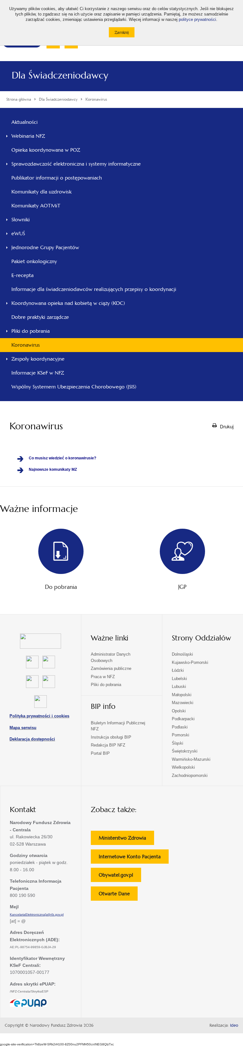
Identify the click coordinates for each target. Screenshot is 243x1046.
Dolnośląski (182, 654)
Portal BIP (100, 753)
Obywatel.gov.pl (120, 877)
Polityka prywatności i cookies (39, 716)
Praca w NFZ (103, 676)
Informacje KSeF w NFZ (37, 372)
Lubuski (179, 686)
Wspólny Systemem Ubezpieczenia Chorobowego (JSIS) (73, 386)
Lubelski (179, 678)
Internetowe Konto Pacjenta (134, 858)
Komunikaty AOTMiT (35, 205)
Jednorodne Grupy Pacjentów (45, 247)
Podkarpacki (183, 718)
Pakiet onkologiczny (34, 261)
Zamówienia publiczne (111, 668)
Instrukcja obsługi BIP (111, 737)
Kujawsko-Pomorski (190, 662)
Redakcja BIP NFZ (108, 745)
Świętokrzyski (184, 751)
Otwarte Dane (118, 895)
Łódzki (178, 670)
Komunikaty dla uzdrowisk (41, 191)
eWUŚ (18, 233)
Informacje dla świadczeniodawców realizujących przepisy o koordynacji (93, 289)
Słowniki (20, 219)
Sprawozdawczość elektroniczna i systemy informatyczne (76, 164)
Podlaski (180, 727)
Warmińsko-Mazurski (191, 759)
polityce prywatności (197, 19)
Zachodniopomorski (190, 775)
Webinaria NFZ (28, 136)
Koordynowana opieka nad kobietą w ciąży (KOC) (68, 303)
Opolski (179, 711)
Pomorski (180, 735)
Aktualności (24, 122)
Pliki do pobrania (30, 331)
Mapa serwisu (22, 727)
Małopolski (181, 694)
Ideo (234, 1025)
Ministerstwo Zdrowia (126, 840)
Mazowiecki (182, 702)
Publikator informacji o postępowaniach (56, 177)
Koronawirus (25, 345)
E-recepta (22, 275)
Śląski (177, 743)
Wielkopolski (183, 767)
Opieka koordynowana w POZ (45, 150)
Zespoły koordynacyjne (38, 359)
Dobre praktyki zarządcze (40, 317)
